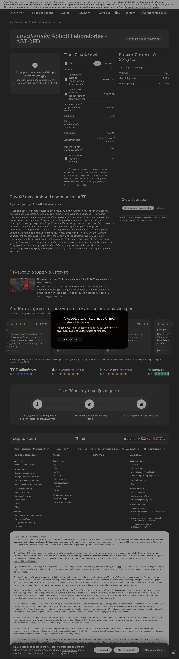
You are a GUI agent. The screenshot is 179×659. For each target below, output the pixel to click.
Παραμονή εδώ (70, 339)
